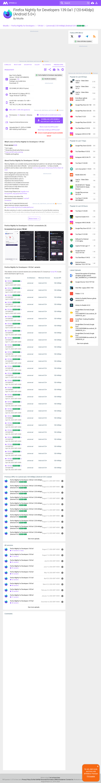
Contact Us (69, 779)
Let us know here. (54, 777)
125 (18, 79)
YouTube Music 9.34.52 (82, 257)
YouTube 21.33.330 (81, 234)
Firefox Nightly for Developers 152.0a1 (22, 572)
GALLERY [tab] (37, 64)
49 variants (15, 568)
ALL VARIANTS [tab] (47, 64)
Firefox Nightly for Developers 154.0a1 (22, 560)
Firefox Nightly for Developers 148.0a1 (22, 595)
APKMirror (13, 3)
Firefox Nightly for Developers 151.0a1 (22, 577)
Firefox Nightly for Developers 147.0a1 (22, 601)
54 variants (15, 574)
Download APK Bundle (50, 120)
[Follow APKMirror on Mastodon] (79, 37)
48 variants (15, 585)
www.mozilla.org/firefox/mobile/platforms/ (20, 207)
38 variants (15, 603)
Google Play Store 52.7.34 (83, 105)
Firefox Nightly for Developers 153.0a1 (22, 566)
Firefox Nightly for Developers (23, 26)
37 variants (15, 597)
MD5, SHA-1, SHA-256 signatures (19, 110)
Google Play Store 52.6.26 (83, 111)
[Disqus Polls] (34, 641)
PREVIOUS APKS (58, 64)
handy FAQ (53, 272)
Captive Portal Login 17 (82, 246)
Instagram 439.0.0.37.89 (82, 134)
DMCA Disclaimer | (60, 779)
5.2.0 (15, 145)
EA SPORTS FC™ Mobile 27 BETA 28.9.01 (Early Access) (82, 187)
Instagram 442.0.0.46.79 (82, 157)
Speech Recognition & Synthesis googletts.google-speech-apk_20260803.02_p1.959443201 (85, 275)
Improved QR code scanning (14, 152)
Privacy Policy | (26, 779)
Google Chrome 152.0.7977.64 (84, 282)
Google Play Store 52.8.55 (83, 122)
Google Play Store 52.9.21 (83, 228)
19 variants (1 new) (18, 550)
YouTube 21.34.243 (81, 163)
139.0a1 (40, 26)
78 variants (15, 591)
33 (18, 115)
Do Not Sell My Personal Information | (43, 779)
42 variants (15, 562)
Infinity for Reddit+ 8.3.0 (82, 305)
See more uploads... (34, 538)
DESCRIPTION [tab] (28, 64)
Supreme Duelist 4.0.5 (82, 217)
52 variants (15, 579)
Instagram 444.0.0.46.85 (82, 222)
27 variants (15, 556)
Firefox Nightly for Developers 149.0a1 (22, 589)
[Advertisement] (34, 46)
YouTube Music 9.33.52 (82, 128)
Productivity (9, 70)
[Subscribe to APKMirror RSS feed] (94, 37)
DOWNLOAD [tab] (7, 64)
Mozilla (19, 18)
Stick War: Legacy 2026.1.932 (84, 288)
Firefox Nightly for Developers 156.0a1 (22, 548)
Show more (33, 219)
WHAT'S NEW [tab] (17, 64)
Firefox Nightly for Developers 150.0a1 (22, 583)
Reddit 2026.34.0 (80, 175)
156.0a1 (24, 229)
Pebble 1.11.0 (79, 293)
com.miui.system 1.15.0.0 (83, 169)
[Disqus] (34, 692)
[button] (45, 69)
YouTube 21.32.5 (80, 116)
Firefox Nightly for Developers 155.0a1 (22, 554)
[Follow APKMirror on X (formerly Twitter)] (72, 37)
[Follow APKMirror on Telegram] (87, 37)
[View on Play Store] (54, 69)
